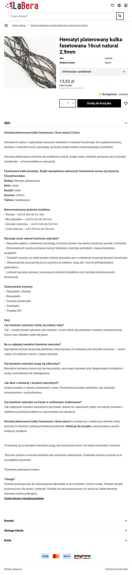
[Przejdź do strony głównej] (55, 5)
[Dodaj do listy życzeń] (126, 103)
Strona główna (19, 25)
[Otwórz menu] (6, 25)
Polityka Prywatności (116, 569)
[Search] (120, 16)
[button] (66, 521)
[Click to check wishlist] (112, 6)
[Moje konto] (119, 6)
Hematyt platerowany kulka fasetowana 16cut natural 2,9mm (59, 25)
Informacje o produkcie (76, 71)
